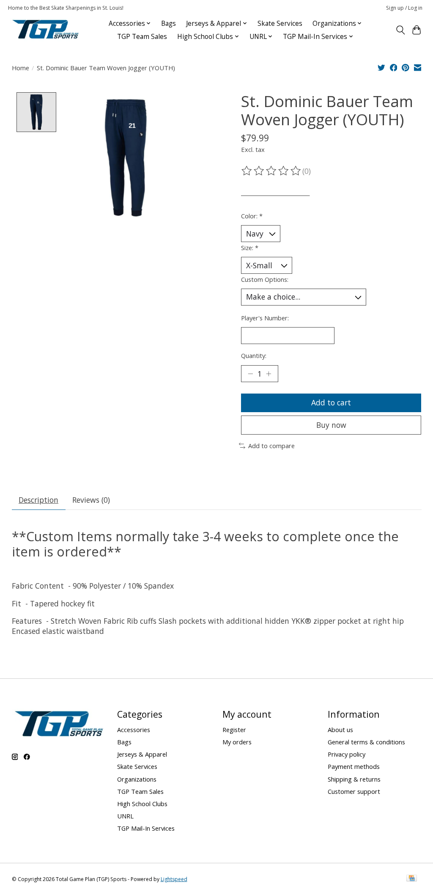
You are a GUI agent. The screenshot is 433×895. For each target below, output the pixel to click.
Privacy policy (346, 754)
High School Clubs (142, 803)
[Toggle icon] (400, 30)
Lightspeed (174, 879)
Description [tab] (38, 500)
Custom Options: (264, 279)
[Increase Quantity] (268, 374)
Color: (252, 216)
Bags (168, 23)
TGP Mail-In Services (146, 828)
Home (20, 67)
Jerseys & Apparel (142, 754)
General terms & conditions (366, 742)
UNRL (125, 816)
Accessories (133, 729)
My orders (237, 742)
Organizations (136, 779)
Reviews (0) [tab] (91, 500)
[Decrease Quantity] (250, 374)
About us (340, 729)
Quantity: (253, 355)
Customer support (354, 791)
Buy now (331, 425)
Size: (249, 247)
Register (234, 729)
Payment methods (354, 766)
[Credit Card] (411, 879)
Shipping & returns (354, 779)
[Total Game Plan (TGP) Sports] (45, 29)
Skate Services (280, 23)
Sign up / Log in (404, 7)
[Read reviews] (272, 170)
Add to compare (271, 445)
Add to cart (331, 402)
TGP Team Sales (142, 36)
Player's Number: (265, 318)
